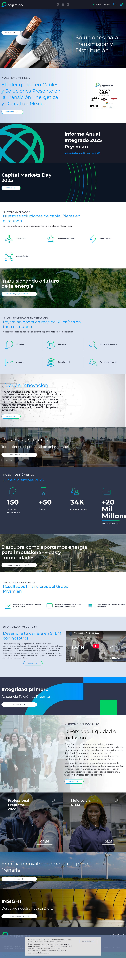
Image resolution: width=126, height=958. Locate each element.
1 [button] (59, 65)
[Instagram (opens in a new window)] (63, 4)
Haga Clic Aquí (88, 941)
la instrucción (44, 953)
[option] (63, 38)
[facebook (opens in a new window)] (58, 4)
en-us (108, 4)
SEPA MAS (9, 460)
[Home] (16, 4)
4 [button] (65, 65)
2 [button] (61, 65)
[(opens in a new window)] (91, 153)
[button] (96, 4)
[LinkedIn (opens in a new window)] (68, 4)
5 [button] (67, 65)
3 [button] (63, 65)
